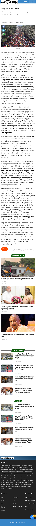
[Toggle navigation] (25, 1)
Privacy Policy (30, 500)
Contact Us (29, 510)
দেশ (2, 497)
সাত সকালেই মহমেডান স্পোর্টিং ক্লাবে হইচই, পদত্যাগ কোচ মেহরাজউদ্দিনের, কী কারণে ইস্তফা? (24, 367)
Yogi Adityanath (28, 249)
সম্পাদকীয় (15, 497)
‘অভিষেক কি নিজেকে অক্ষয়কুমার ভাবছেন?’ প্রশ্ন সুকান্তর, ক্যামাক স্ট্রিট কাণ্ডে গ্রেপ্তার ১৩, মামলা (23, 390)
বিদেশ (2, 500)
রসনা (14, 500)
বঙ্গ (2, 504)
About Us (4, 462)
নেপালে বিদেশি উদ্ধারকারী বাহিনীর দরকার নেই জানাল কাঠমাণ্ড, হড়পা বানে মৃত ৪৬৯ (24, 379)
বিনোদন (3, 507)
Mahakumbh (17, 249)
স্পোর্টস (3, 510)
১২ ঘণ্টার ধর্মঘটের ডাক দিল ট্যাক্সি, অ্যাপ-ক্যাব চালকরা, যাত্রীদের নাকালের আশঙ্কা (24, 356)
